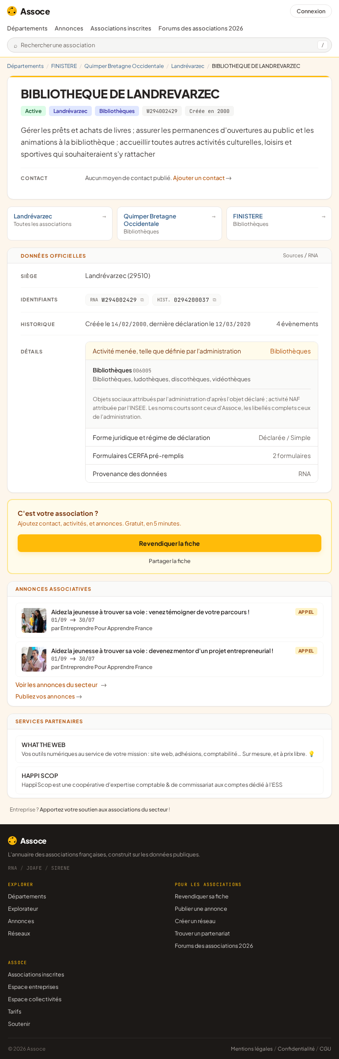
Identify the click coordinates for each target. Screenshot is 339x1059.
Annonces (69, 28)
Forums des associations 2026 (214, 945)
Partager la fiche (170, 560)
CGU (325, 1048)
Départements (27, 28)
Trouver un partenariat (202, 933)
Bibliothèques (117, 111)
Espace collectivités (34, 999)
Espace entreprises (33, 986)
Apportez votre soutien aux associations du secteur (104, 809)
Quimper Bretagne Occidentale (124, 66)
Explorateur (23, 908)
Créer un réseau (195, 920)
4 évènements (297, 323)
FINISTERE (64, 66)
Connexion (311, 11)
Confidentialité (296, 1048)
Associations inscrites (120, 28)
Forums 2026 (200, 28)
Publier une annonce (201, 908)
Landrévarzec (187, 66)
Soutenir (19, 1023)
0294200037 (183, 300)
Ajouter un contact (202, 177)
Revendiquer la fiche (169, 543)
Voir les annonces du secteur (61, 684)
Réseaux (19, 933)
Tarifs (14, 1011)
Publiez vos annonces (48, 696)
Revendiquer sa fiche (202, 896)
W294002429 (162, 111)
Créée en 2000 (209, 111)
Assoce (35, 11)
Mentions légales (252, 1048)
